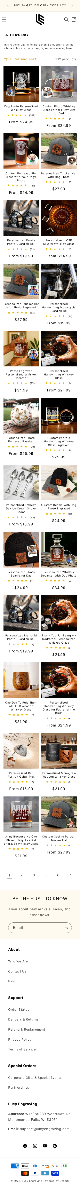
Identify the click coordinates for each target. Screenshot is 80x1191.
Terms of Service (22, 1049)
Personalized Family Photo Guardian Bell (21, 242)
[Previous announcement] (8, 5)
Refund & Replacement (26, 1029)
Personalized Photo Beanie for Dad (21, 573)
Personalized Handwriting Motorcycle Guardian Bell (59, 307)
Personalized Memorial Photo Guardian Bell (21, 637)
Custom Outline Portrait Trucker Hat (58, 838)
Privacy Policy (20, 1039)
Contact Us (17, 971)
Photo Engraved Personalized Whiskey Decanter (21, 374)
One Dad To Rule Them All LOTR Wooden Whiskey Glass (21, 706)
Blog (11, 981)
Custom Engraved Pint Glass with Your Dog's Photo (21, 177)
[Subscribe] (67, 927)
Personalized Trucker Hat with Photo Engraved (21, 305)
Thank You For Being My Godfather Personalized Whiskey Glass (59, 639)
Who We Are (18, 961)
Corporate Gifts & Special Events (35, 1078)
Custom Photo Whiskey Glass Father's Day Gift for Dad (58, 110)
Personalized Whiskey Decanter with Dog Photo (59, 573)
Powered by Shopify (56, 1180)
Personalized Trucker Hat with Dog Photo (59, 175)
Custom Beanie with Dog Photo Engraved (58, 506)
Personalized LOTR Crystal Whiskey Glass (58, 242)
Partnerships (18, 1087)
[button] (66, 19)
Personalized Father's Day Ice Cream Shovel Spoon (21, 508)
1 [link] (9, 875)
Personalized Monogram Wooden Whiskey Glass (59, 774)
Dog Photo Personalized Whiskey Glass (21, 108)
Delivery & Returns (23, 1019)
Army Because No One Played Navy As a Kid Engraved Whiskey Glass (21, 840)
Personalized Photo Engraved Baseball (21, 439)
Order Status (18, 1009)
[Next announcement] (72, 5)
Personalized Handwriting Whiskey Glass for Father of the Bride (59, 708)
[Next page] (70, 875)
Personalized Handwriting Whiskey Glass (59, 374)
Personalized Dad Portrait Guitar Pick (21, 774)
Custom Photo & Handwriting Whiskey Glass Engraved (59, 441)
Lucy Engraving (32, 1180)
